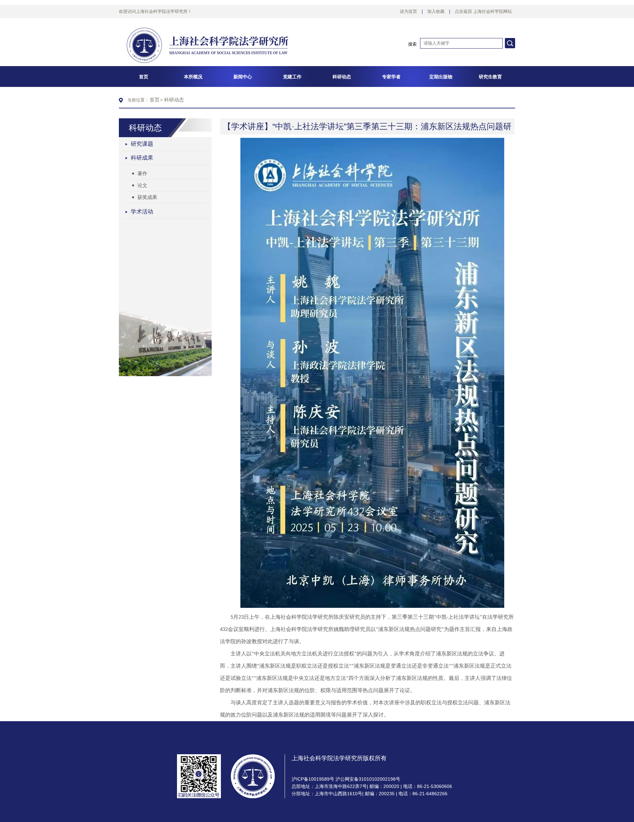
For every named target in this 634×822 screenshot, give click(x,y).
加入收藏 (435, 11)
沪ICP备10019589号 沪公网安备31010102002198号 (346, 779)
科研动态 (174, 99)
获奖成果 (147, 197)
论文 (142, 185)
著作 (142, 173)
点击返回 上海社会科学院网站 (483, 11)
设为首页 (408, 11)
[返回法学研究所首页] (207, 27)
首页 (154, 99)
